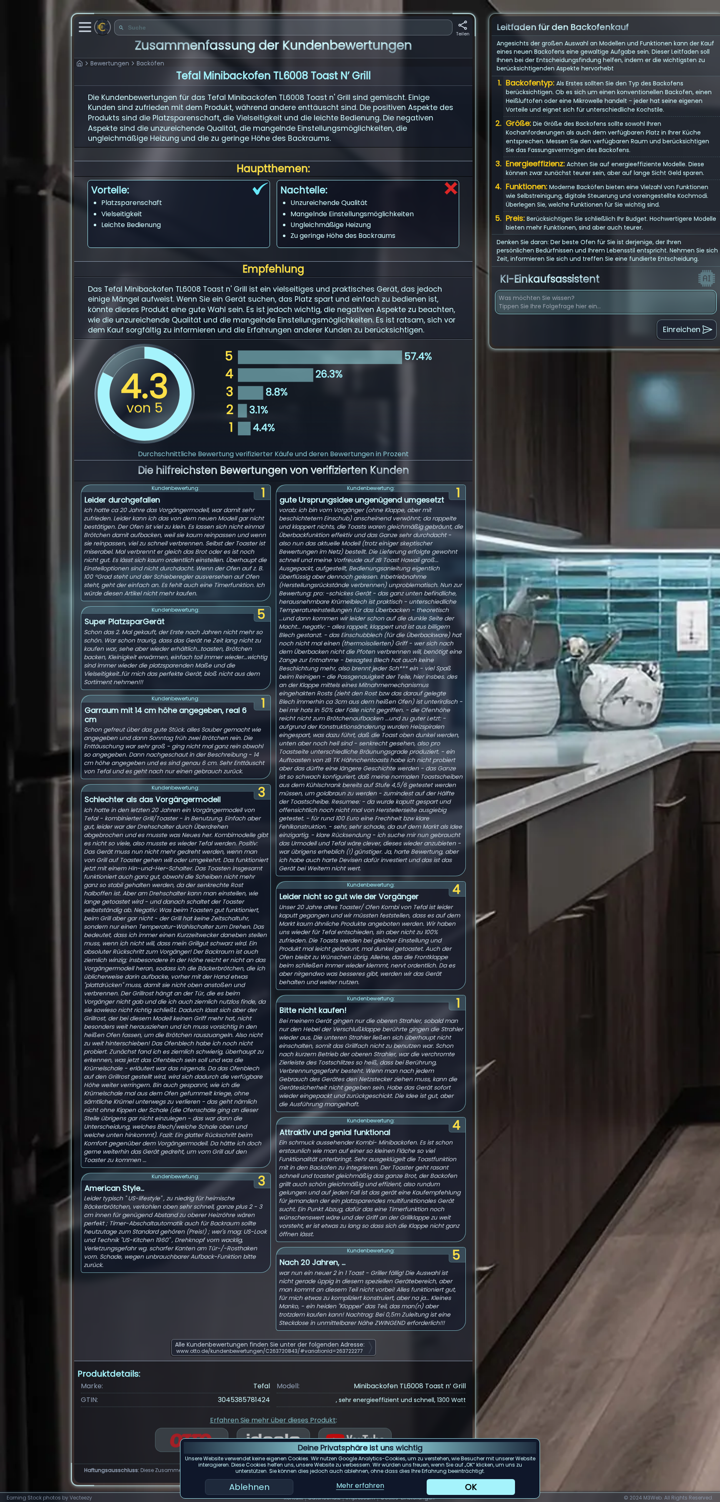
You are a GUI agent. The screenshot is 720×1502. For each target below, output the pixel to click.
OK (471, 1487)
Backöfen (150, 63)
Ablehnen (249, 1487)
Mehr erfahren (360, 1485)
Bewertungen (109, 63)
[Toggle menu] (85, 27)
